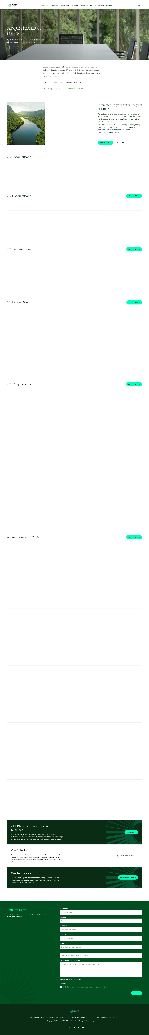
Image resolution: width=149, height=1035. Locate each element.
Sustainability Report (37, 1017)
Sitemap (116, 1017)
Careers (101, 5)
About (44, 5)
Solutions (65, 5)
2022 (58, 89)
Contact (109, 5)
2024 (49, 89)
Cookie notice (106, 1017)
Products (75, 5)
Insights (93, 5)
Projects (84, 5)
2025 (44, 89)
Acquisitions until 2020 (75, 89)
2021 (63, 89)
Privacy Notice (94, 1017)
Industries (54, 5)
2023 (54, 89)
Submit (135, 993)
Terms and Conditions (79, 1017)
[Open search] (139, 5)
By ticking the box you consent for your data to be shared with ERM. (85, 987)
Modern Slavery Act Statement (58, 1017)
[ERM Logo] (12, 5)
